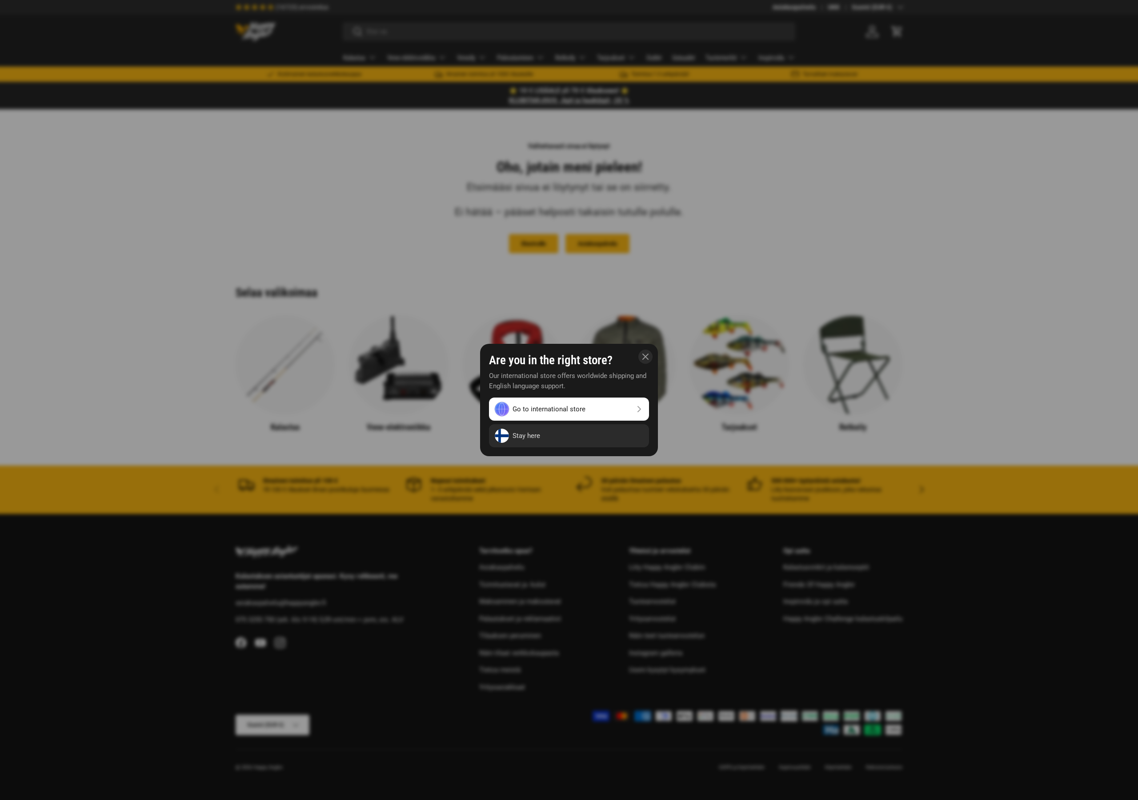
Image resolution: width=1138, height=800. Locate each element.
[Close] (645, 357)
